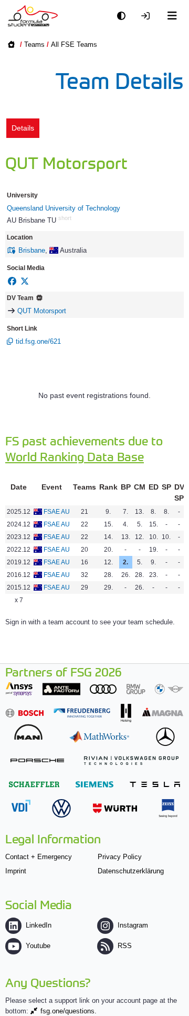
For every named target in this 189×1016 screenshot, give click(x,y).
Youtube (38, 946)
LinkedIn (38, 925)
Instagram (133, 925)
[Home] (33, 15)
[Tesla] (155, 784)
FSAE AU (57, 511)
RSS (125, 946)
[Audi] (103, 689)
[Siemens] (94, 784)
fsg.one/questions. (68, 1011)
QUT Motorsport (41, 311)
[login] (148, 16)
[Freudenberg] (82, 713)
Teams (34, 44)
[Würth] (115, 808)
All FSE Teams (74, 44)
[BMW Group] (155, 689)
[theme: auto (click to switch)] (124, 16)
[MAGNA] (162, 712)
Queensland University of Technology (63, 208)
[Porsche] (37, 760)
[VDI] (21, 805)
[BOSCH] (25, 713)
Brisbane (31, 250)
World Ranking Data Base (74, 456)
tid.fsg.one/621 (38, 341)
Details (23, 128)
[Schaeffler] (34, 784)
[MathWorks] (99, 737)
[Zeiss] (168, 808)
